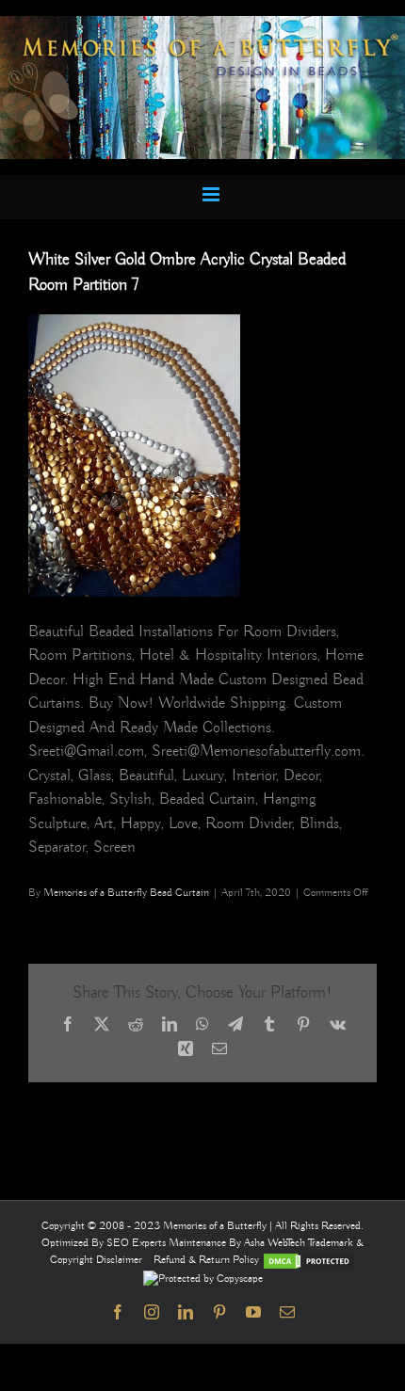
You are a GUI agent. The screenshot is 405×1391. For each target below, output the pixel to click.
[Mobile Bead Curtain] (202, 24)
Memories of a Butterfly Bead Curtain (126, 893)
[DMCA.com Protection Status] (309, 1260)
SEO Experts (137, 1243)
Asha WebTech (276, 1243)
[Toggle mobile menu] (212, 194)
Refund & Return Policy (208, 1260)
